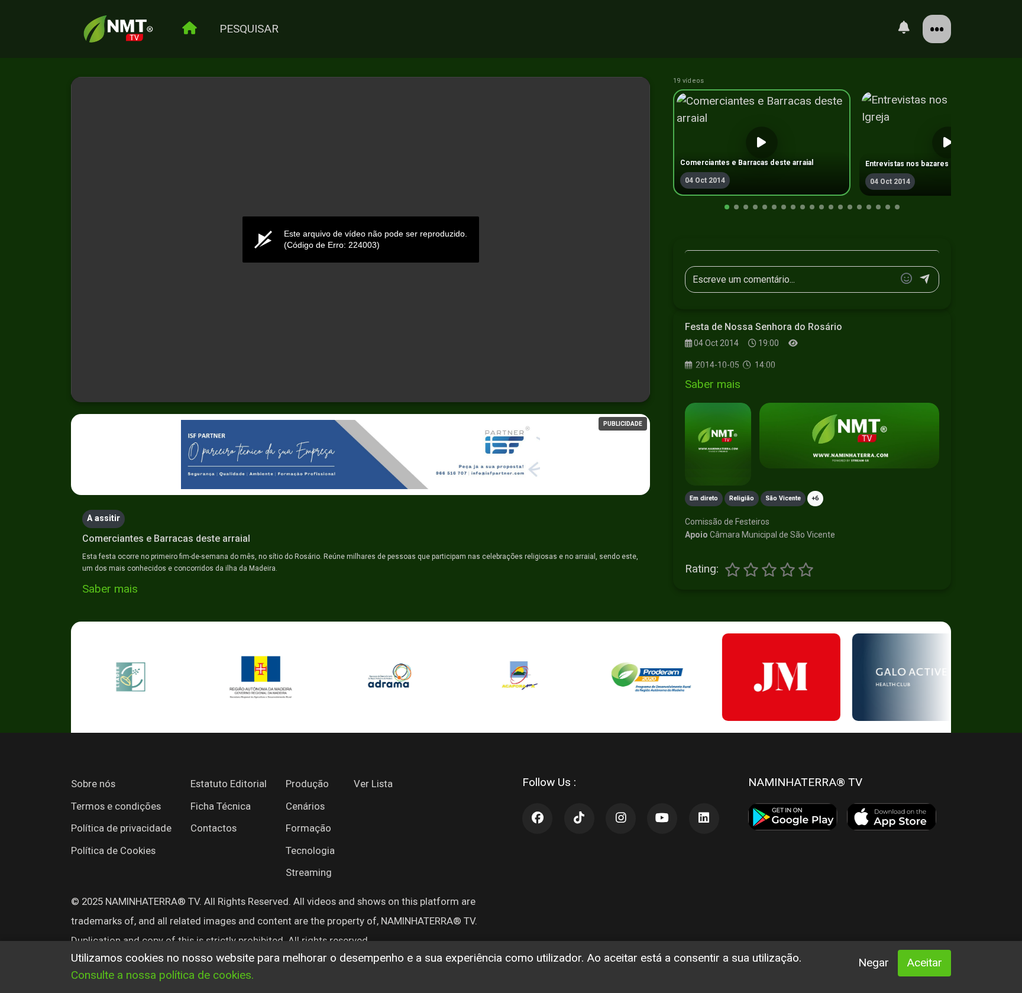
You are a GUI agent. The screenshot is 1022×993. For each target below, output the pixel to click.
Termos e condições (116, 806)
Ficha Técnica (220, 806)
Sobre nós (93, 784)
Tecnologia (310, 850)
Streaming (309, 872)
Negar (873, 962)
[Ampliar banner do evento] (849, 435)
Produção (307, 784)
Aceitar (924, 962)
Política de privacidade (121, 828)
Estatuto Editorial (228, 784)
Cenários (305, 806)
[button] (727, 207)
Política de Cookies (113, 850)
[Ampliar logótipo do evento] (718, 444)
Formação (308, 828)
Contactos (213, 828)
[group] (761, 142)
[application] (360, 240)
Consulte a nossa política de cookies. (162, 975)
